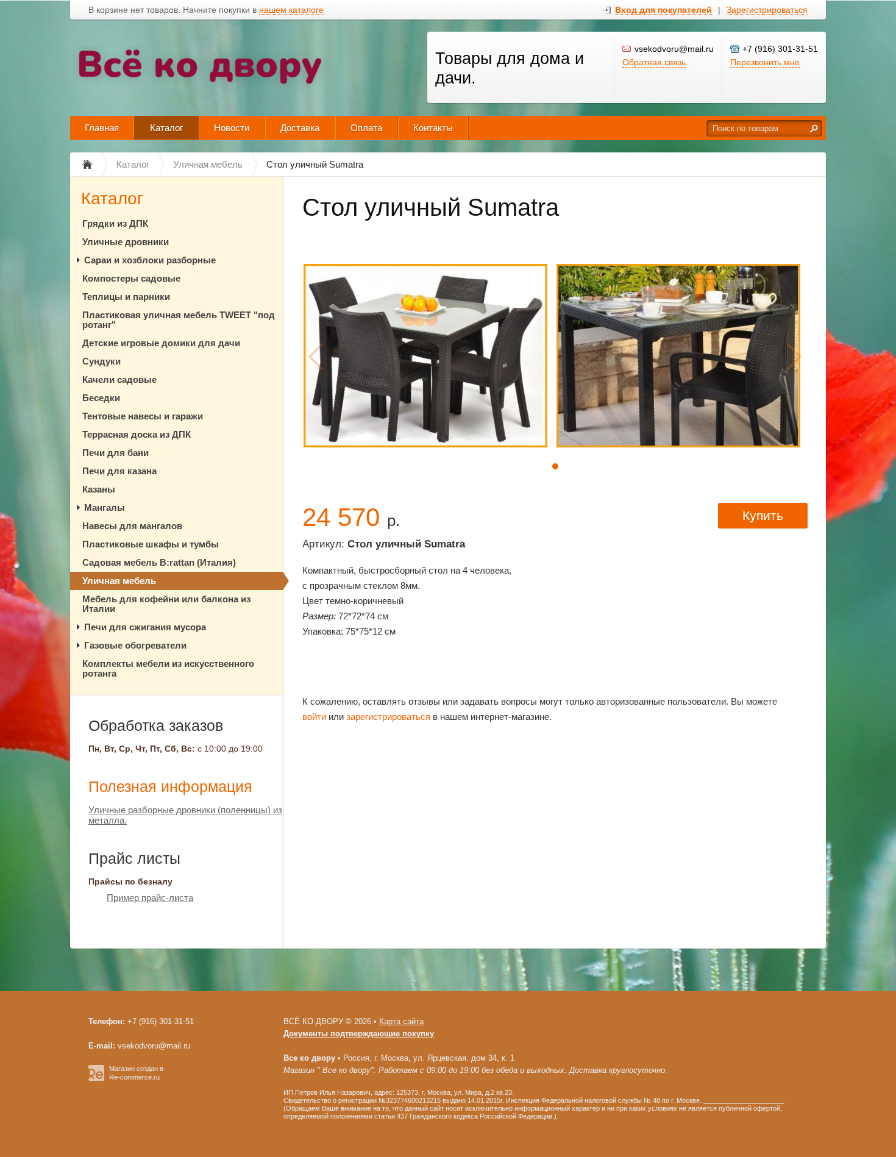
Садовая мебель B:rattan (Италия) (159, 562)
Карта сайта (401, 1021)
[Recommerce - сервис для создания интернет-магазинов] (96, 1078)
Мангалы (104, 507)
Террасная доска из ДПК (136, 434)
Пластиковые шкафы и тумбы (150, 544)
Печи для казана (119, 471)
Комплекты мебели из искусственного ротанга (168, 668)
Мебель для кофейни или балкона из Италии (166, 604)
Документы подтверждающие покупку (358, 1033)
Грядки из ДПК (115, 223)
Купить (762, 515)
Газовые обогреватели (135, 645)
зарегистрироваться (388, 716)
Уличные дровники (125, 242)
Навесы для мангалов (132, 526)
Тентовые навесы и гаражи (142, 416)
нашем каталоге (291, 10)
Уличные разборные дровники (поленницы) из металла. (185, 815)
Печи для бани (115, 452)
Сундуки (101, 361)
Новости (231, 128)
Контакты (433, 128)
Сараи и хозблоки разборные (150, 260)
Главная (102, 128)
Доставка (299, 128)
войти (314, 716)
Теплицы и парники (126, 296)
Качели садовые (119, 379)
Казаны (98, 489)
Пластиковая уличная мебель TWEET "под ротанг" (178, 320)
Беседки (101, 398)
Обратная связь (654, 62)
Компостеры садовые (131, 278)
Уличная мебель (119, 580)
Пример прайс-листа (150, 897)
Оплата (366, 128)
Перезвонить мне (765, 62)
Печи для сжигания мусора (145, 627)
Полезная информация (170, 786)
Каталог (166, 128)
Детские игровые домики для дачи (161, 343)
